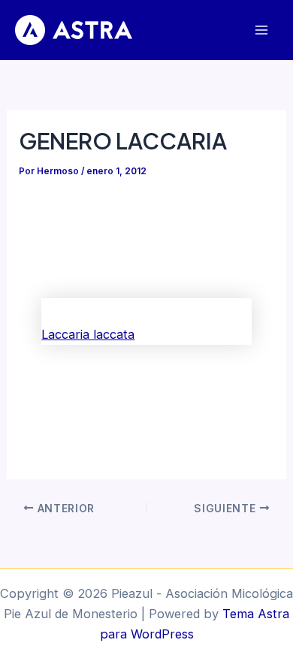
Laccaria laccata (87, 334)
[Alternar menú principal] (261, 30)
